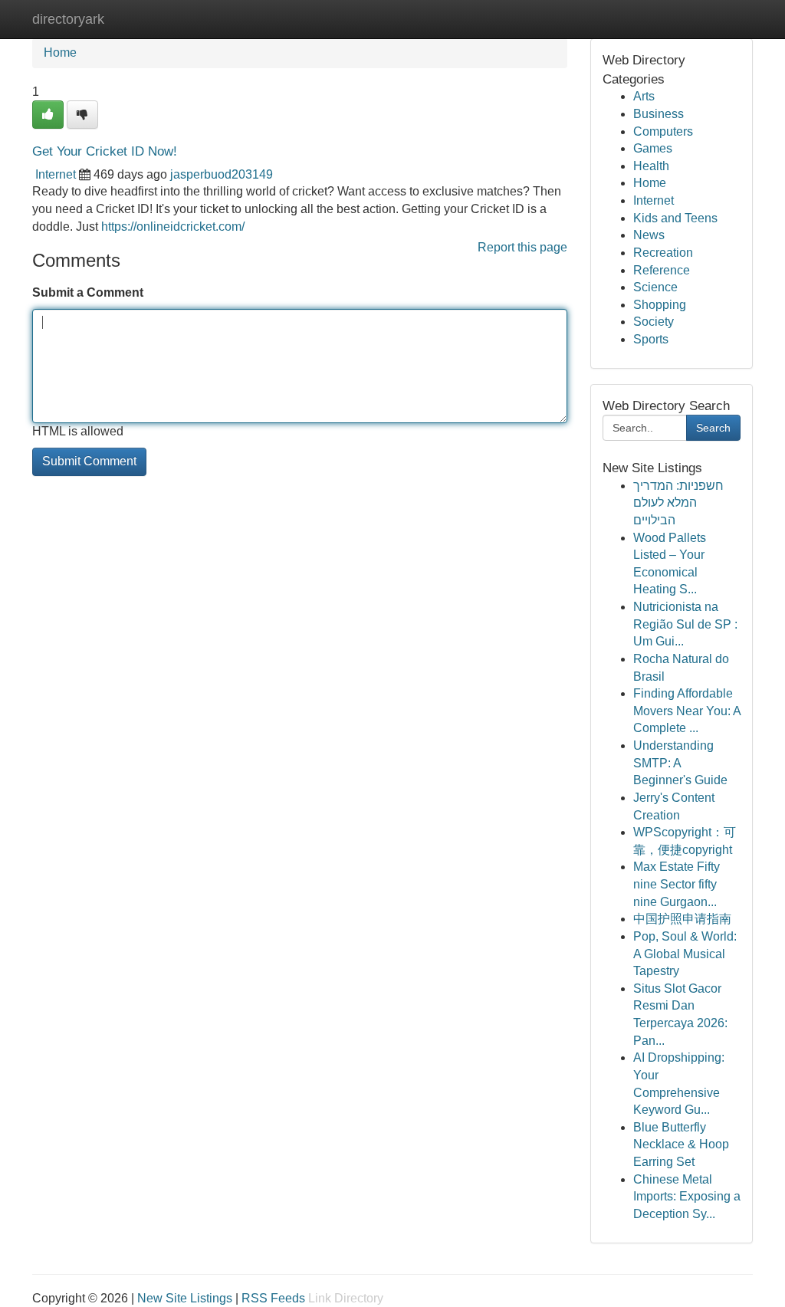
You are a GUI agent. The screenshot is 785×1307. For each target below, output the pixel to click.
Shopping (659, 304)
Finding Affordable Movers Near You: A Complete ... (687, 710)
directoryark (68, 19)
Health (651, 165)
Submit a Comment (87, 292)
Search (713, 428)
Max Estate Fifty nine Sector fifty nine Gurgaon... (676, 884)
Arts (644, 96)
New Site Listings (184, 1298)
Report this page (522, 247)
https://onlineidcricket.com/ (173, 226)
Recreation (663, 252)
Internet (55, 174)
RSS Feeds (273, 1298)
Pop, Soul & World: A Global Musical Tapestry (685, 953)
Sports (650, 339)
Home (60, 52)
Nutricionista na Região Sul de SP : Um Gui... (685, 624)
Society (653, 321)
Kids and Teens (675, 218)
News (649, 234)
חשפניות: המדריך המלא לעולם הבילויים (678, 503)
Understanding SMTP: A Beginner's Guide (680, 762)
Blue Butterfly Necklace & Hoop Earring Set (681, 1144)
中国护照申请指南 (682, 918)
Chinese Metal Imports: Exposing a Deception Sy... (687, 1196)
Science (655, 287)
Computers (663, 131)
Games (652, 148)
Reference (661, 270)
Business (658, 113)
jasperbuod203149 (221, 174)
